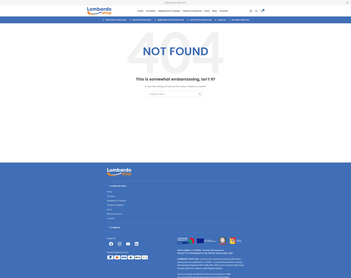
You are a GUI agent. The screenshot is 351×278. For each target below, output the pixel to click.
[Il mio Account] (251, 11)
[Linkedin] (136, 244)
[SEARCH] (200, 94)
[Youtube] (128, 244)
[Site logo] (99, 11)
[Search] (256, 11)
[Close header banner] (347, 2)
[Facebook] (111, 244)
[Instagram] (119, 244)
